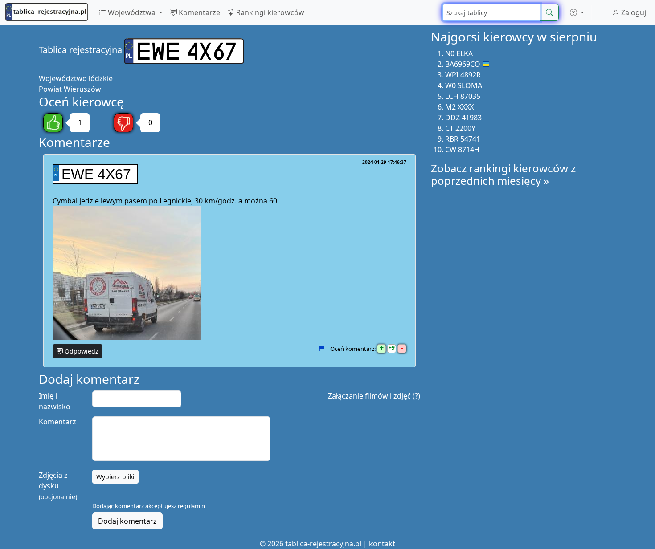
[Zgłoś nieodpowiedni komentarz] (321, 349)
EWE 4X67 (96, 174)
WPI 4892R (463, 75)
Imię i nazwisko (54, 401)
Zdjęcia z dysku (58, 485)
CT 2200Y (460, 128)
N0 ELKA (459, 53)
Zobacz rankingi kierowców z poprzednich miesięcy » (503, 174)
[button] (577, 12)
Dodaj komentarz (127, 521)
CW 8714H (462, 150)
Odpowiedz (80, 351)
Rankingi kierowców (269, 12)
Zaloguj (632, 12)
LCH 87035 (462, 96)
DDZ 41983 (463, 117)
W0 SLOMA (463, 85)
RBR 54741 (462, 139)
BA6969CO (462, 64)
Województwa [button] (131, 12)
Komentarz (57, 422)
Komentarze (198, 12)
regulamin (191, 506)
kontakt (382, 544)
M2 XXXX (459, 107)
